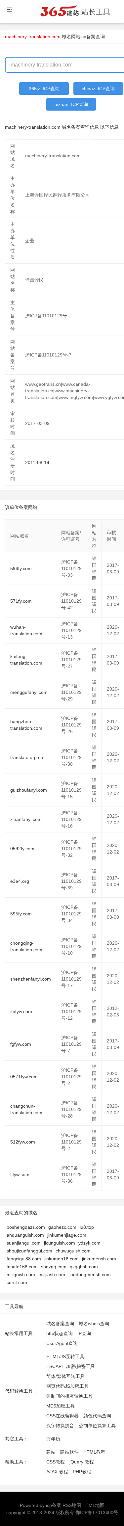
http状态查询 (59, 1333)
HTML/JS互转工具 (65, 1356)
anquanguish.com (25, 1235)
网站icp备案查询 (88, 36)
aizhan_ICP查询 (71, 104)
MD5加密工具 (60, 1405)
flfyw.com (19, 1174)
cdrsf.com (17, 1282)
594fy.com (21, 568)
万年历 (53, 1438)
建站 (51, 1452)
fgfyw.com (20, 1044)
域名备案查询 (60, 1323)
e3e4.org (19, 881)
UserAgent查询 (62, 1343)
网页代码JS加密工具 (67, 1386)
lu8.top (87, 1227)
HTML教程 (94, 1452)
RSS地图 (71, 1505)
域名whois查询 (94, 1323)
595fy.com (21, 913)
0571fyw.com (24, 1076)
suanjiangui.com (24, 1243)
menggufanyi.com (29, 692)
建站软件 (69, 1452)
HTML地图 (93, 1505)
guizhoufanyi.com (28, 790)
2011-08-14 (37, 462)
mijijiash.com (51, 1274)
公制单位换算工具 (97, 1425)
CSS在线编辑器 (62, 1415)
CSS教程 (55, 1461)
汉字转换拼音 (60, 1425)
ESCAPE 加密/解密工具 (70, 1366)
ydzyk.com (89, 1243)
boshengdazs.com (26, 1227)
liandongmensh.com (89, 1274)
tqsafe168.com (22, 1266)
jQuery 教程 (81, 1461)
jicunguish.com (59, 1243)
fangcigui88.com (24, 1258)
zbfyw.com (21, 1011)
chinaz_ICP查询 (98, 88)
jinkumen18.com (61, 1258)
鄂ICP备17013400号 (96, 1512)
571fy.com (21, 601)
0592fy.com (22, 848)
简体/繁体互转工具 (65, 1376)
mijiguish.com (21, 1274)
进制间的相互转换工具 (69, 1396)
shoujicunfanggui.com (29, 1250)
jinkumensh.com (99, 1258)
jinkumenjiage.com (66, 1235)
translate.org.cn (26, 757)
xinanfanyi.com (26, 819)
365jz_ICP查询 (44, 88)
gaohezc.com (62, 1227)
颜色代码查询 (97, 1415)
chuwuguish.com (73, 1250)
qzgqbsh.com (84, 1266)
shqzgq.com (53, 1266)
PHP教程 (82, 1471)
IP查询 (84, 1333)
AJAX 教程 (57, 1471)
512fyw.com (22, 1141)
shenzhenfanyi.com (30, 979)
